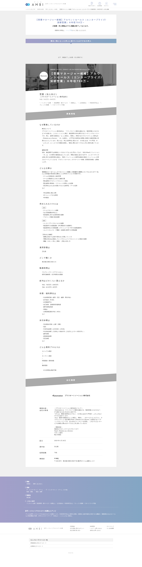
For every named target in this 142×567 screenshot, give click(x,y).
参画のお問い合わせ (95, 530)
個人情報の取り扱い (75, 530)
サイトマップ (110, 526)
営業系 (28, 484)
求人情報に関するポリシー (77, 528)
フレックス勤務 (78, 503)
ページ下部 (69, 30)
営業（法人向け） (38, 484)
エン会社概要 (110, 528)
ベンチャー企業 (31, 503)
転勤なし (53, 503)
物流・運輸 (30, 491)
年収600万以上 (69, 503)
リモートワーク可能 (90, 503)
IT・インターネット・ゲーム (35, 489)
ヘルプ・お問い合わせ (96, 528)
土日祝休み (60, 503)
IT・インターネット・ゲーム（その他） (57, 489)
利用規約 (72, 526)
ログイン (106, 5)
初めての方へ (92, 5)
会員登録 (99, 5)
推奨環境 (92, 526)
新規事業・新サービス (43, 503)
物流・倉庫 (39, 491)
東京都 (28, 497)
